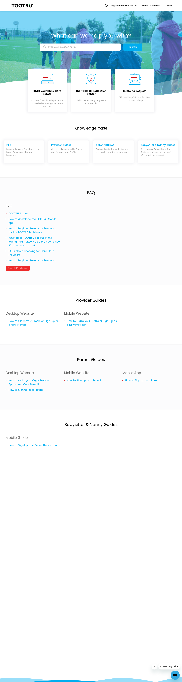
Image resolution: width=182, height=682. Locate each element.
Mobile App (131, 373)
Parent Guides (91, 359)
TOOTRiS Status (18, 213)
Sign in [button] (169, 5)
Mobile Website (76, 313)
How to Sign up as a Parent (26, 390)
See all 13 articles (17, 268)
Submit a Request (151, 5)
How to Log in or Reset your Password (32, 260)
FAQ (91, 192)
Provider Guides (91, 300)
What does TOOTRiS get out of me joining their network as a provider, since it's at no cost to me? (34, 241)
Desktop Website (20, 313)
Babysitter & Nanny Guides (91, 424)
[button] (106, 6)
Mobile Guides (17, 437)
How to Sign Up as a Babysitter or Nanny (34, 445)
